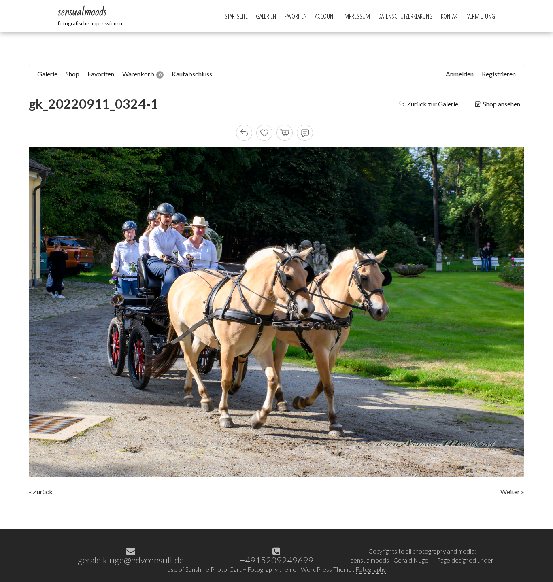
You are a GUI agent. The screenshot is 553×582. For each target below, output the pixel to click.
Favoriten (295, 16)
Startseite (236, 16)
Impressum (356, 16)
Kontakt (450, 16)
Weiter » (512, 491)
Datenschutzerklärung (405, 16)
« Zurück (41, 491)
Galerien (266, 16)
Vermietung (481, 16)
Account (325, 16)
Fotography (371, 569)
